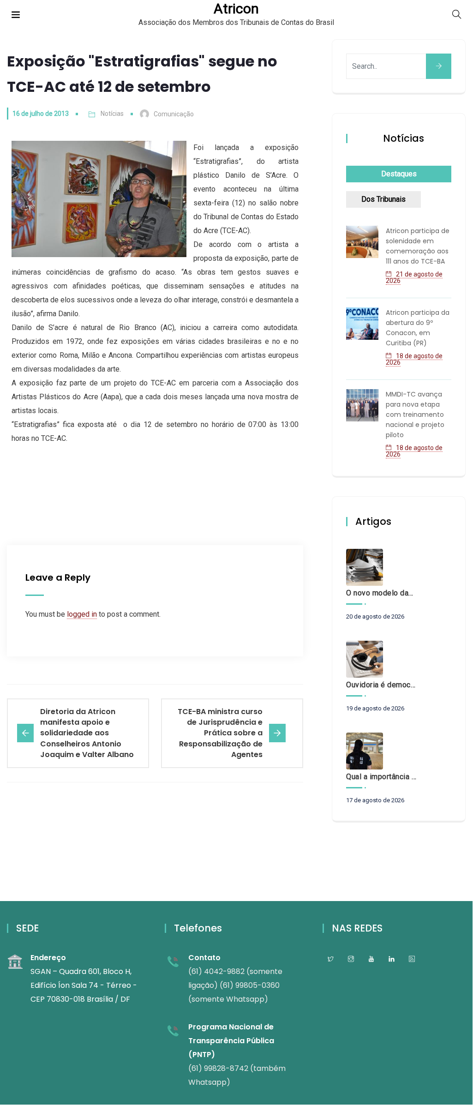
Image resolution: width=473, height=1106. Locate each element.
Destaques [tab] (399, 173)
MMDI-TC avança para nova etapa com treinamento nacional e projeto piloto (415, 414)
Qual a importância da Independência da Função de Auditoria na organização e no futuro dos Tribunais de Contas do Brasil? (381, 776)
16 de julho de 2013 (40, 113)
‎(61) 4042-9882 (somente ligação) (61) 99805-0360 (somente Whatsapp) (235, 985)
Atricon (236, 9)
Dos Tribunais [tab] (383, 199)
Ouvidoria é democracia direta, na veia (381, 684)
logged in (82, 614)
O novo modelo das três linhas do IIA (381, 593)
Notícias (112, 113)
